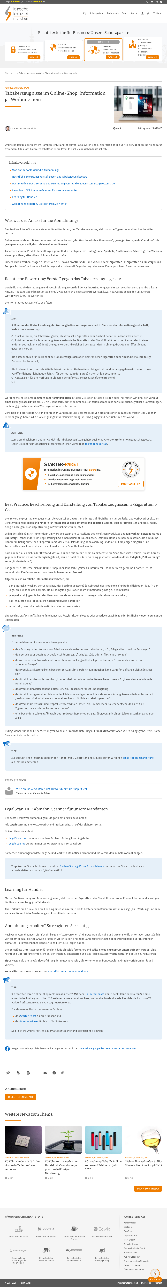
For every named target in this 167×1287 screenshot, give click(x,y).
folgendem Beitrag (96, 443)
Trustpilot (35, 2)
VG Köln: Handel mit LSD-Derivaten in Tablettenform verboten (22, 1165)
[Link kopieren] (7, 1073)
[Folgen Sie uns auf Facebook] (161, 2)
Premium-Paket (29, 1021)
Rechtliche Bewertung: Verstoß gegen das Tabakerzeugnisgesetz (49, 176)
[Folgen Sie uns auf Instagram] (157, 2)
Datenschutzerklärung (127, 1283)
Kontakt (158, 1283)
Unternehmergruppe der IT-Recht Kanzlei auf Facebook (107, 1048)
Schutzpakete (97, 13)
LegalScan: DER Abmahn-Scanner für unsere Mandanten (45, 190)
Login (147, 13)
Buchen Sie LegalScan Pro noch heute (82, 866)
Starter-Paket (28, 1016)
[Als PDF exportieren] (18, 1073)
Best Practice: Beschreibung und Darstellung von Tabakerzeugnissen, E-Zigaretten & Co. (63, 183)
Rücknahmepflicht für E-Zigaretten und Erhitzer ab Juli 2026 (103, 1165)
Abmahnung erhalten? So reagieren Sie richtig (39, 203)
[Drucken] (28, 1073)
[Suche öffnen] (85, 13)
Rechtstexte (113, 13)
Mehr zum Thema (148, 1188)
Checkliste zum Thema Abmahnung (68, 971)
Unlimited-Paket (94, 994)
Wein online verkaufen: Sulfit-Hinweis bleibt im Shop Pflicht (51, 789)
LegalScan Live (17, 838)
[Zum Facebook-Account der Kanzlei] (54, 1073)
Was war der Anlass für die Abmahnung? (35, 170)
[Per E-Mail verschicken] (45, 1073)
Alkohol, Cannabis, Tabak (17, 88)
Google (14, 2)
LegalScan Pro (17, 843)
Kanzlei (134, 13)
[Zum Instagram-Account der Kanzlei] (62, 1073)
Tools (125, 13)
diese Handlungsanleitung (138, 757)
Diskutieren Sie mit (20, 1096)
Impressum (146, 1283)
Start (7, 73)
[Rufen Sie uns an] (147, 2)
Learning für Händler (24, 197)
